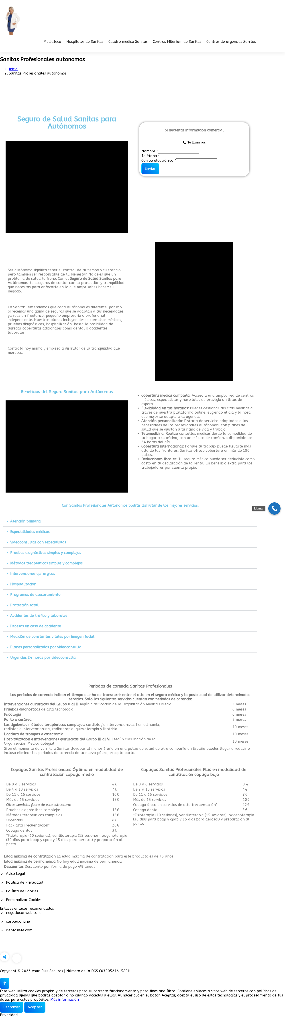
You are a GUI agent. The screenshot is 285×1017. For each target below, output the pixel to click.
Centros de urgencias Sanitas (231, 41)
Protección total (24, 605)
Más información (64, 999)
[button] (130, 521)
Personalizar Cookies (23, 900)
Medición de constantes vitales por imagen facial (52, 636)
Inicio (13, 69)
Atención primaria (25, 521)
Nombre (149, 151)
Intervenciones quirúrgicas (32, 574)
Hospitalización (23, 584)
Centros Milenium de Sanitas (177, 41)
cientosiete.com (19, 930)
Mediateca (52, 41)
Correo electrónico (158, 160)
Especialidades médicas (30, 532)
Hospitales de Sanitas (84, 41)
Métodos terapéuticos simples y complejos (46, 563)
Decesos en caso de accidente (35, 626)
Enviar (150, 168)
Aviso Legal (15, 874)
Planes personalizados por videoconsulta (45, 647)
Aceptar (35, 1007)
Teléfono (150, 156)
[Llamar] (274, 508)
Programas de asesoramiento (35, 594)
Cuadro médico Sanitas (128, 41)
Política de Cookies (22, 891)
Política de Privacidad (24, 882)
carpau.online (18, 921)
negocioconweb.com (23, 913)
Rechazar (11, 1007)
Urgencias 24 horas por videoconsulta (43, 657)
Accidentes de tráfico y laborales (38, 615)
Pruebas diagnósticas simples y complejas (45, 553)
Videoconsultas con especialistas (38, 542)
